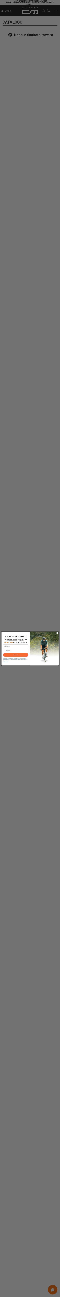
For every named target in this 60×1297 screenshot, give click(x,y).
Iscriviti (15, 655)
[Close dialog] (57, 633)
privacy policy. (5, 660)
